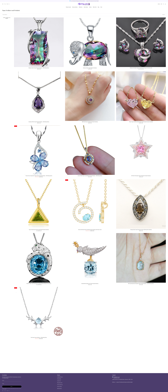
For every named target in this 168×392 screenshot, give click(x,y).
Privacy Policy (16, 388)
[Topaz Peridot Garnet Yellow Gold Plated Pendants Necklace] (39, 204)
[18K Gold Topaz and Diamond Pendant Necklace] (90, 96)
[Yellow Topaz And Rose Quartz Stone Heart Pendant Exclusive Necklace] (141, 96)
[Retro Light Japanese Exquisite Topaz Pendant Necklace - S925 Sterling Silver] (141, 258)
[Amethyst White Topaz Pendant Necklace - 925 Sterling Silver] (39, 96)
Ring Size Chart (59, 382)
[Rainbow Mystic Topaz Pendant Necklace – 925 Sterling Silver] (39, 42)
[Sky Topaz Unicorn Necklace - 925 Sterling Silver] (39, 312)
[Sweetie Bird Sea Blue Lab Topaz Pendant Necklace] (90, 258)
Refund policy (59, 388)
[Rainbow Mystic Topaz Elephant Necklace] (90, 42)
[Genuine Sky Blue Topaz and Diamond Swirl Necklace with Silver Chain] (90, 204)
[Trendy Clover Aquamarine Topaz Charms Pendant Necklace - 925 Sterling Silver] (39, 150)
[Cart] (165, 4)
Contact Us (59, 380)
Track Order (59, 378)
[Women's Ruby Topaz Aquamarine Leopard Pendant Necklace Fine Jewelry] (39, 258)
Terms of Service (60, 384)
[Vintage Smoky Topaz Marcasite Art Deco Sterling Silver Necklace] (141, 204)
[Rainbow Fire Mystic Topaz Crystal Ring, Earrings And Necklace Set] (141, 42)
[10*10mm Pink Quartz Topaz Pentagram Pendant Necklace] (141, 150)
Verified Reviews (60, 377)
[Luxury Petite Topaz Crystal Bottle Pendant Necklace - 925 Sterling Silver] (90, 150)
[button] (163, 4)
